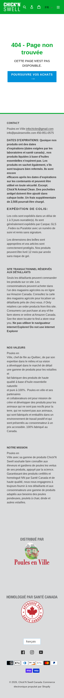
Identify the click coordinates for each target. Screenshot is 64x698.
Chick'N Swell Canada (30, 682)
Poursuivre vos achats (32, 74)
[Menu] (58, 7)
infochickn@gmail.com (39, 128)
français (31, 641)
